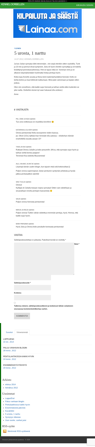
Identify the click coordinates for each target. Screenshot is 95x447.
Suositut (9, 332)
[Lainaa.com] (47, 23)
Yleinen (17, 48)
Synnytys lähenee (13, 417)
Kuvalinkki (9, 411)
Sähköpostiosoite (22, 283)
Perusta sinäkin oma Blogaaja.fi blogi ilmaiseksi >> (47, 1)
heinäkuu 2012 (11, 388)
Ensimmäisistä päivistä (15, 408)
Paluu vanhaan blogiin (14, 401)
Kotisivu (17, 293)
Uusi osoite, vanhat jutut (15, 420)
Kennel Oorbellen (12, 4)
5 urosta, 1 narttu (12, 414)
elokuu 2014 (10, 384)
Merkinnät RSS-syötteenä (19, 431)
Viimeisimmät (22, 332)
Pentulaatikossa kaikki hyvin (17, 404)
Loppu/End (9, 398)
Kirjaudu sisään (84, 5)
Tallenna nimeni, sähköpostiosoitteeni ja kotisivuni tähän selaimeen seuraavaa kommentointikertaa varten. (43, 307)
